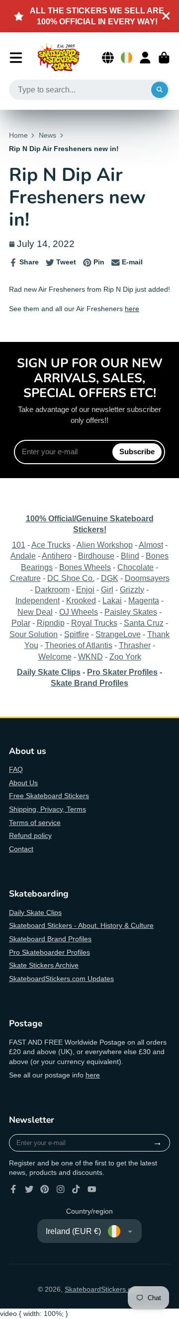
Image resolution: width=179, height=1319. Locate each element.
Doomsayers (147, 578)
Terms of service (35, 822)
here (132, 309)
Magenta (143, 600)
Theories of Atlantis (78, 645)
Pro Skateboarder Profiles (49, 952)
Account (145, 58)
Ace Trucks (51, 544)
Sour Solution (33, 634)
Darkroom (52, 589)
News (47, 135)
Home (18, 135)
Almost (151, 544)
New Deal (35, 611)
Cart (164, 58)
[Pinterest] (44, 1189)
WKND (90, 656)
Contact (21, 849)
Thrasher (135, 645)
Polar (20, 622)
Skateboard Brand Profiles (50, 939)
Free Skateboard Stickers (49, 796)
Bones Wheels (85, 567)
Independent (37, 600)
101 (18, 544)
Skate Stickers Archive (44, 965)
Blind (130, 555)
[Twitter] (29, 1189)
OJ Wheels (78, 611)
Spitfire (76, 634)
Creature (25, 578)
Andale (23, 555)
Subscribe (137, 451)
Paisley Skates (130, 611)
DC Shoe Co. (70, 578)
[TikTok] (76, 1189)
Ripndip (51, 622)
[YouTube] (92, 1189)
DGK (109, 578)
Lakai (112, 600)
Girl (107, 589)
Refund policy (30, 835)
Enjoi (85, 589)
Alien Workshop (105, 544)
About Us (23, 783)
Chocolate (135, 567)
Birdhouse (96, 555)
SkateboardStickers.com (103, 1289)
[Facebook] (13, 1189)
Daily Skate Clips (35, 912)
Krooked (81, 600)
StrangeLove (118, 634)
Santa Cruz (144, 622)
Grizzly (132, 589)
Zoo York (125, 656)
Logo (59, 58)
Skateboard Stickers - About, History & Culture (81, 925)
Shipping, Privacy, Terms (47, 809)
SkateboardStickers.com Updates (61, 979)
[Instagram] (60, 1189)
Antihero (57, 555)
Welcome (55, 656)
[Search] (159, 90)
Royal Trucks (94, 622)
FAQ (16, 769)
